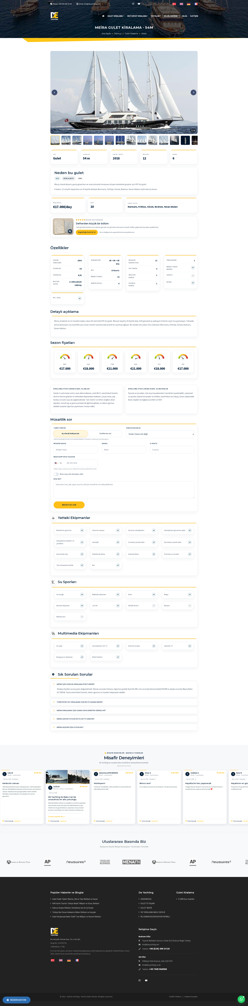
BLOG (184, 16)
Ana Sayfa (106, 33)
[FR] (196, 3)
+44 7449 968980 (158, 969)
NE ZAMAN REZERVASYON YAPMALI (155, 916)
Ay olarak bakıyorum (70, 433)
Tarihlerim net (105, 433)
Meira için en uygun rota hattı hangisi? (75, 719)
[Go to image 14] (196, 140)
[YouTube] (139, 3)
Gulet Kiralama (131, 33)
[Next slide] (193, 92)
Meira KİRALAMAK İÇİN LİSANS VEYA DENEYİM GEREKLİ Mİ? (81, 710)
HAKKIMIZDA (146, 899)
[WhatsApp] (241, 999)
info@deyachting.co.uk (151, 965)
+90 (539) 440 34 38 (159, 948)
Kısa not (57, 479)
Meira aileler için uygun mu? (69, 727)
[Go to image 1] (55, 140)
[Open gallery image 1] (124, 92)
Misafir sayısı (60, 443)
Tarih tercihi (60, 428)
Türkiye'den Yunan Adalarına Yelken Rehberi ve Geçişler (74, 912)
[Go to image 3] (77, 140)
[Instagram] (133, 3)
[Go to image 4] (87, 140)
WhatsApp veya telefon (64, 457)
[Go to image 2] (66, 140)
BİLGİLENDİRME (171, 16)
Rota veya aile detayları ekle (71, 474)
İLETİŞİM (194, 16)
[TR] (174, 3)
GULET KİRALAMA (115, 16)
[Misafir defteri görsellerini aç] (63, 226)
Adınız (105, 443)
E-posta (153, 443)
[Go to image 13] (185, 140)
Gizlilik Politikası (175, 996)
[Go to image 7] (120, 140)
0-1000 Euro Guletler (186, 899)
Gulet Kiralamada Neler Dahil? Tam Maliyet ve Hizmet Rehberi (76, 916)
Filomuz (117, 33)
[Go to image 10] (153, 140)
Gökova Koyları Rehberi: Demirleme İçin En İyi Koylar (73, 908)
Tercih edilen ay (133, 428)
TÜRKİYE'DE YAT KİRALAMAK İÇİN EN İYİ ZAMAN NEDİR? (79, 702)
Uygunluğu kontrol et (87, 232)
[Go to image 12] (174, 140)
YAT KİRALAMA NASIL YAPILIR (153, 912)
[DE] (188, 3)
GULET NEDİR (146, 908)
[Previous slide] (54, 92)
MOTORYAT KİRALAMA (137, 16)
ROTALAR (155, 16)
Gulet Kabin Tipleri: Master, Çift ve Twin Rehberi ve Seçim (75, 899)
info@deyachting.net (150, 944)
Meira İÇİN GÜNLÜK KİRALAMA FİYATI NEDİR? (75, 684)
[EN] (181, 3)
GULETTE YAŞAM (147, 903)
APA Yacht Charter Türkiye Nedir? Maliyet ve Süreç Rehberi (75, 903)
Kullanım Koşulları (191, 996)
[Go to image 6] (109, 140)
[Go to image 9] (142, 140)
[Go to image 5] (98, 140)
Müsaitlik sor (69, 505)
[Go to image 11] (163, 140)
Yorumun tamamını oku (55, 817)
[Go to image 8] (131, 140)
